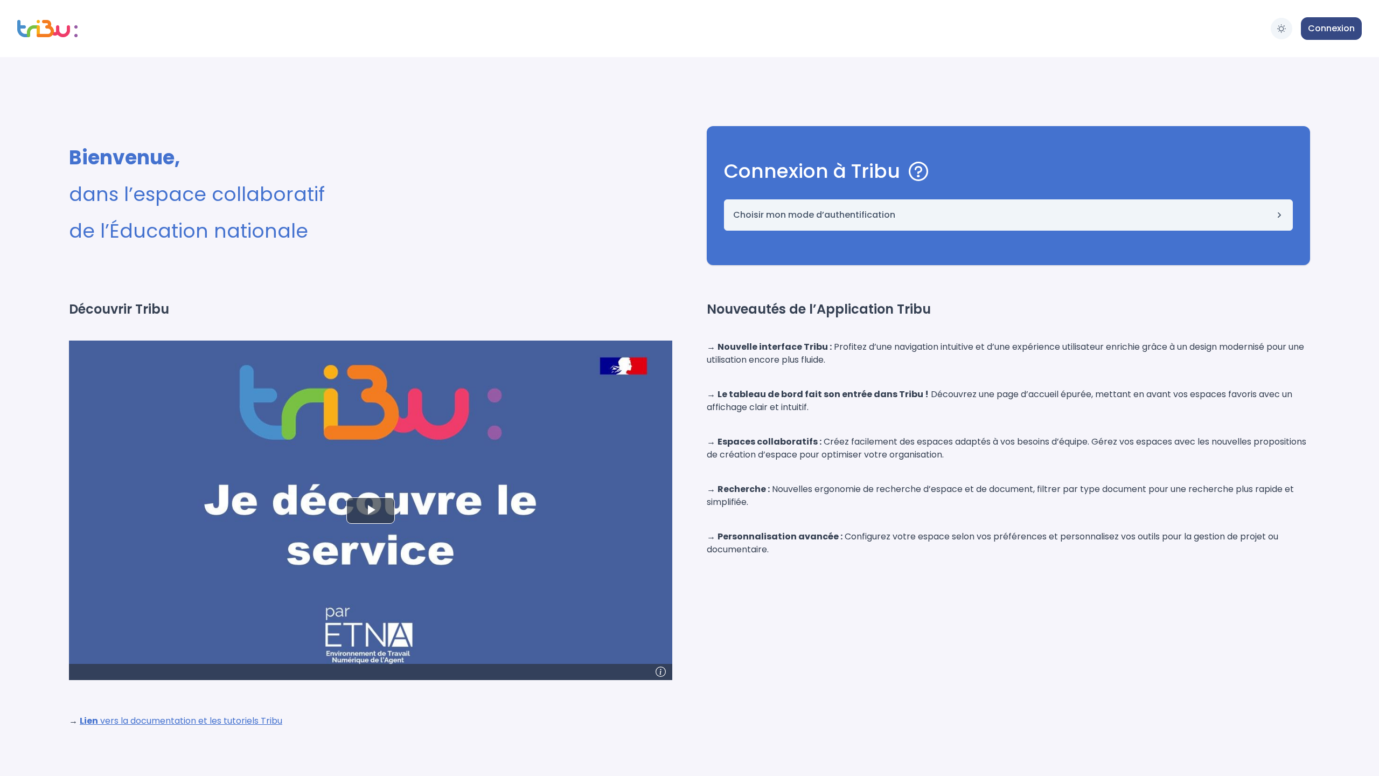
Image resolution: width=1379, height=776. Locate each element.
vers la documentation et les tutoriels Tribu (190, 721)
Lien (89, 721)
